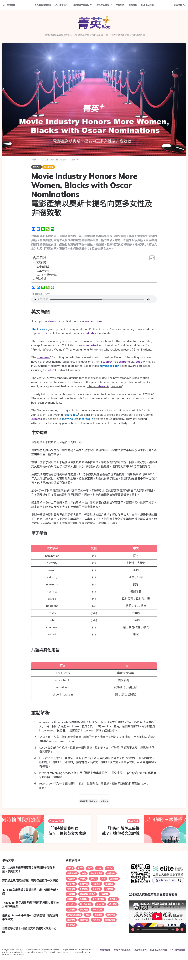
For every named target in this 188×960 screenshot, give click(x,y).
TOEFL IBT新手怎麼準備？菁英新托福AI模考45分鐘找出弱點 (30, 904)
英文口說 (100, 904)
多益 (84, 873)
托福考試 (96, 883)
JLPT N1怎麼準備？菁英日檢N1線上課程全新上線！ (30, 891)
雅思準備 (111, 914)
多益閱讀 (71, 878)
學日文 (83, 878)
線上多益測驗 (147, 4)
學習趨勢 (120, 4)
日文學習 (109, 889)
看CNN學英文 (99, 899)
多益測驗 (111, 873)
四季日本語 (72, 873)
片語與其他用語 (48, 274)
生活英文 (84, 899)
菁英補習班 (97, 909)
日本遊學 (104, 894)
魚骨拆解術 (110, 920)
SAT (90, 868)
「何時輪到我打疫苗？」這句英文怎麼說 (67, 831)
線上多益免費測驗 (158, 949)
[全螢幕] (182, 929)
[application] (157, 916)
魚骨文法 (71, 925)
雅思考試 (84, 920)
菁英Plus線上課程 (122, 949)
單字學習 (44, 270)
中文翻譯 (44, 266)
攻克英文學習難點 (81, 4)
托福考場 (84, 883)
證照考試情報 (102, 4)
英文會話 (71, 909)
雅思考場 (71, 920)
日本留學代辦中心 (87, 894)
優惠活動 (133, 4)
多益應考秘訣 (96, 873)
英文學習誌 (60, 4)
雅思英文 (96, 920)
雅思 (88, 914)
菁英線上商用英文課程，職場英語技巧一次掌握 (30, 880)
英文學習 (113, 904)
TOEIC (109, 868)
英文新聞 (40, 262)
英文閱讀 (84, 909)
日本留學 (71, 894)
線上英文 (71, 904)
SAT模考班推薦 (177, 949)
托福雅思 (84, 889)
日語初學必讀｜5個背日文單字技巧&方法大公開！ (29, 930)
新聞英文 (36, 166)
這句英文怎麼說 (74, 914)
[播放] (132, 929)
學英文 (93, 878)
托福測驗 (114, 878)
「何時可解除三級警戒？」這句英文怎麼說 (121, 831)
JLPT (80, 868)
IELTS (70, 868)
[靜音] (177, 929)
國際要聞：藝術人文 (88, 801)
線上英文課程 (86, 904)
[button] (150, 257)
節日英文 (113, 899)
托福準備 (71, 883)
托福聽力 (109, 883)
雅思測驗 (98, 914)
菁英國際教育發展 (43, 4)
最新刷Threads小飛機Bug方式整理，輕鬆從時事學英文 (30, 917)
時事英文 (71, 899)
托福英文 (71, 889)
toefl (99, 868)
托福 (103, 878)
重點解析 (40, 278)
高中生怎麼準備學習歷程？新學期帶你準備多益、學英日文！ (28, 869)
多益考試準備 (140, 949)
